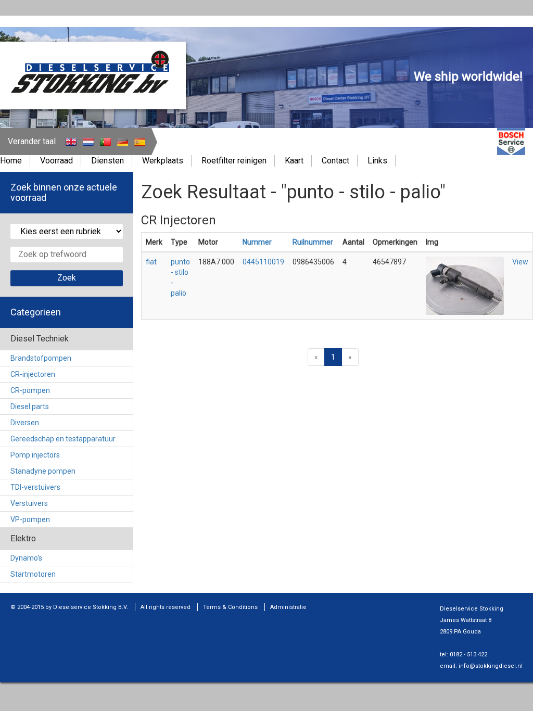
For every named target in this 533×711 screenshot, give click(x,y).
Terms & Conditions (230, 607)
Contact (335, 161)
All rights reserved (166, 607)
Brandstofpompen (40, 358)
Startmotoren (33, 574)
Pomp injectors (35, 455)
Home (11, 161)
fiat (151, 262)
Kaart (294, 161)
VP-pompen (30, 519)
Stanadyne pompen (42, 471)
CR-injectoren (32, 374)
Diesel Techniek (39, 339)
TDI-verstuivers (35, 487)
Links (377, 161)
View (520, 262)
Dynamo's (26, 558)
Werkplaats (162, 161)
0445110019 (263, 262)
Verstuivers (29, 503)
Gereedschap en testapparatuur (63, 439)
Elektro (23, 538)
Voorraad (56, 161)
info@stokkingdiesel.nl (491, 666)
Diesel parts (29, 406)
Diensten (107, 161)
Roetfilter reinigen (233, 161)
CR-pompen (30, 390)
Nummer (257, 242)
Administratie (288, 607)
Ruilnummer (313, 242)
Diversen (24, 422)
